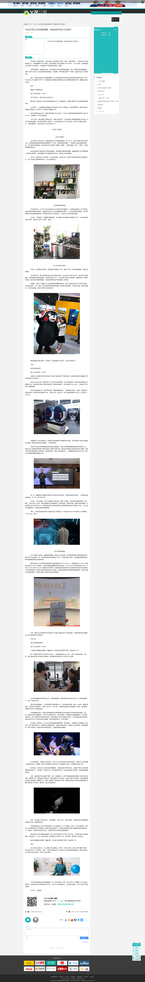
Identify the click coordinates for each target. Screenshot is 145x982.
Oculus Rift (101, 94)
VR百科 (75, 19)
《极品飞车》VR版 (103, 98)
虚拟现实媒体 (54, 976)
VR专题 (100, 19)
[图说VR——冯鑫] (106, 33)
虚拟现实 (100, 104)
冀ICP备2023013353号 (76, 980)
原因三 (137, 953)
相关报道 (137, 959)
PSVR (99, 84)
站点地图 (61, 976)
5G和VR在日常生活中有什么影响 (40, 911)
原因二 (137, 950)
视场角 (100, 108)
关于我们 (67, 976)
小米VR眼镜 (101, 81)
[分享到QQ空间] (69, 920)
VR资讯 (51, 19)
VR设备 (63, 19)
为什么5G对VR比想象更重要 (79, 911)
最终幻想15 (101, 91)
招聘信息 (73, 976)
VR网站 (87, 19)
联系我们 (86, 976)
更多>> (115, 29)
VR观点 (39, 19)
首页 (28, 19)
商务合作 (92, 976)
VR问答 (35, 24)
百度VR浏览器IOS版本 (104, 88)
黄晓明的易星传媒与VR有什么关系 (108, 101)
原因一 (137, 947)
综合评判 (137, 956)
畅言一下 (84, 938)
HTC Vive (101, 111)
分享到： (128, 2)
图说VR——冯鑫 (106, 35)
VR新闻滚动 (79, 976)
